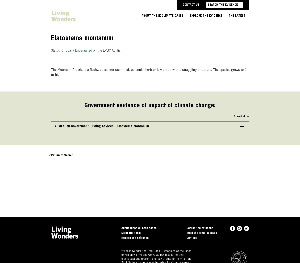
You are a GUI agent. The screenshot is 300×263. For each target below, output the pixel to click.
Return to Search (62, 155)
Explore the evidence (135, 238)
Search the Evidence (223, 5)
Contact (191, 238)
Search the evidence (199, 228)
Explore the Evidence (206, 16)
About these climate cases (163, 16)
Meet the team (131, 233)
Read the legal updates (201, 233)
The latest (237, 16)
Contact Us (191, 5)
